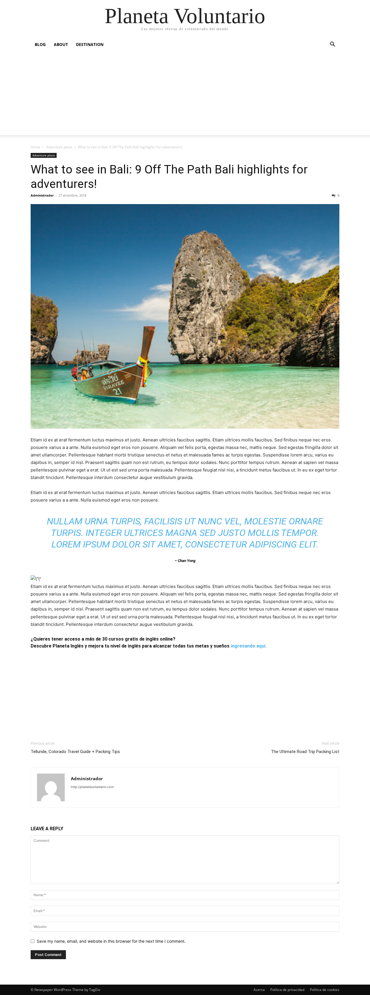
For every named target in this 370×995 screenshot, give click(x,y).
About (61, 44)
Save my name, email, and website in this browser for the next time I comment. (111, 941)
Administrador (42, 195)
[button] (332, 45)
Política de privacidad (287, 989)
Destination (89, 44)
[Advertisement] (185, 94)
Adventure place (59, 147)
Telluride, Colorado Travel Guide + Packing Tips (75, 751)
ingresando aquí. (249, 646)
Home (35, 147)
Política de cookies (324, 989)
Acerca (259, 989)
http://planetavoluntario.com (92, 787)
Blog (40, 44)
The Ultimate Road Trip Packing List (305, 751)
